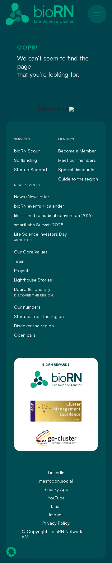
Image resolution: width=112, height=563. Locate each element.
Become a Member (77, 150)
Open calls (25, 335)
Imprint (56, 514)
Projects (22, 270)
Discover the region (34, 325)
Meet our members (77, 160)
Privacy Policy (56, 523)
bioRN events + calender (39, 206)
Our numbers (27, 307)
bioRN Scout (27, 150)
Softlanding (25, 160)
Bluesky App (56, 489)
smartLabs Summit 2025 (38, 224)
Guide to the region (78, 178)
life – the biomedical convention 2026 (53, 215)
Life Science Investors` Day (40, 234)
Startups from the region (39, 316)
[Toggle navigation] (97, 14)
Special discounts (76, 169)
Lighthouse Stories (33, 279)
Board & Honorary (32, 289)
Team (19, 261)
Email (56, 506)
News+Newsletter (31, 196)
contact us (53, 108)
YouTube (56, 497)
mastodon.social (56, 481)
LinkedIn (56, 472)
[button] (11, 552)
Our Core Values (31, 251)
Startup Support (30, 169)
